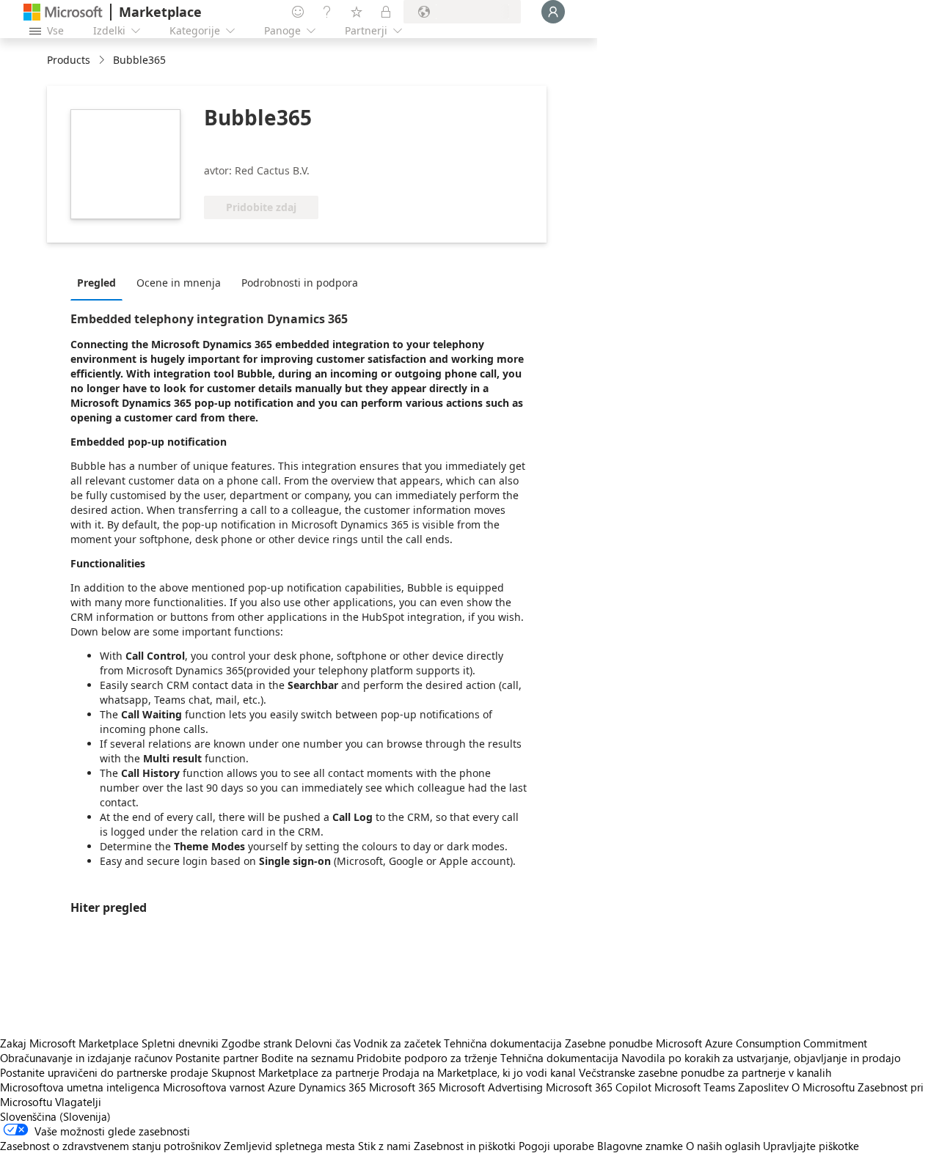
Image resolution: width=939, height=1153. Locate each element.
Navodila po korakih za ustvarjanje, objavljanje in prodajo (761, 1057)
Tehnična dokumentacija (503, 1043)
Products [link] (68, 60)
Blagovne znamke (640, 1145)
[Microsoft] (63, 12)
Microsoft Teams (694, 1087)
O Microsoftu (823, 1087)
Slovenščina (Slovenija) (55, 1116)
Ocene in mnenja (178, 283)
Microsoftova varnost (214, 1087)
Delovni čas (323, 1043)
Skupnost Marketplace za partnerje (295, 1072)
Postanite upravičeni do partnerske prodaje (104, 1072)
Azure (282, 1087)
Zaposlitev (763, 1087)
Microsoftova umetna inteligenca (80, 1087)
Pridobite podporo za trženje (427, 1057)
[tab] (100, 282)
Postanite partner (216, 1057)
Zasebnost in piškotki (465, 1145)
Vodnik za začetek (397, 1043)
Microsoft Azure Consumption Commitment (761, 1043)
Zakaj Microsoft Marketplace (69, 1043)
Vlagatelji (78, 1101)
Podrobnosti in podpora (299, 283)
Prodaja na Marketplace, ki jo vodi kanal (479, 1072)
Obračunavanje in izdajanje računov (86, 1057)
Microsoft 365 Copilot (598, 1087)
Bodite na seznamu (307, 1057)
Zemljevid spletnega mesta (289, 1145)
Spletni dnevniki (180, 1043)
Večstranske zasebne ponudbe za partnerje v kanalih (705, 1072)
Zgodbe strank (257, 1043)
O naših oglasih (723, 1145)
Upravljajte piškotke (811, 1145)
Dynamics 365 (332, 1087)
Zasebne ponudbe (609, 1043)
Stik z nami (384, 1145)
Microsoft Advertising (491, 1087)
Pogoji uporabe (556, 1145)
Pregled (96, 283)
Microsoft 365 (402, 1087)
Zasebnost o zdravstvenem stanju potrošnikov (110, 1145)
